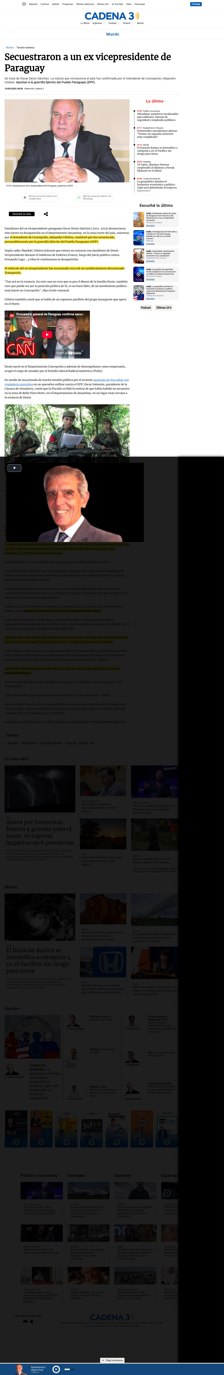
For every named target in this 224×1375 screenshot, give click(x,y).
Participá (196, 4)
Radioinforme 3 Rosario (153, 128)
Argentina (97, 23)
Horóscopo (139, 4)
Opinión (55, 4)
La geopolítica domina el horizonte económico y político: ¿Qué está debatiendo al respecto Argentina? (157, 186)
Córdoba (112, 23)
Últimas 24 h (103, 4)
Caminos (45, 4)
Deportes (33, 4)
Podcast (146, 307)
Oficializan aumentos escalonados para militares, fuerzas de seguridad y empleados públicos (157, 116)
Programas (67, 4)
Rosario (126, 23)
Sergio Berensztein (148, 195)
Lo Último (84, 23)
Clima (128, 4)
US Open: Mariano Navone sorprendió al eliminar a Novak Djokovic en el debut (155, 167)
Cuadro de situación (151, 179)
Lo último (155, 101)
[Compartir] (46, 214)
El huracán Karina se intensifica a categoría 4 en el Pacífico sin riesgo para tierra (157, 150)
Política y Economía (151, 111)
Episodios (150, 225)
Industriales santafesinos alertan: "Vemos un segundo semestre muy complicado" (157, 133)
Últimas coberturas (85, 4)
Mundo (140, 23)
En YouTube (117, 4)
